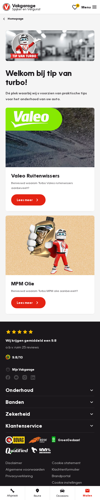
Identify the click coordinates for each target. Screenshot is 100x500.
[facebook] (8, 377)
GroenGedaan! (69, 440)
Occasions (62, 495)
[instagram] (24, 377)
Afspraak (12, 495)
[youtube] (16, 377)
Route (37, 495)
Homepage (15, 18)
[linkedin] (33, 377)
